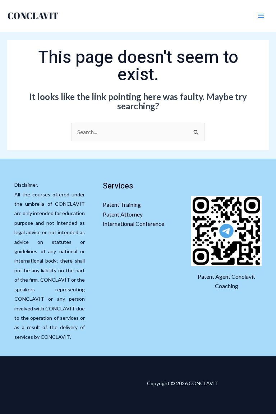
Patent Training (122, 204)
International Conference (133, 223)
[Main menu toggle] (261, 16)
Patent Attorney (123, 214)
